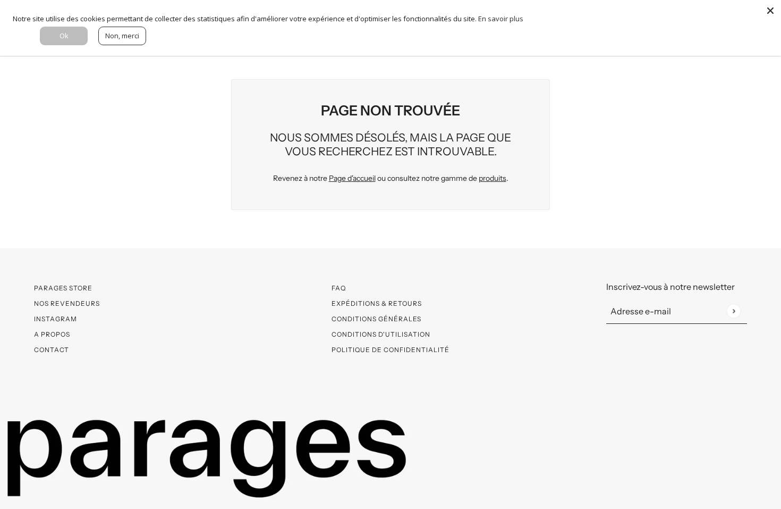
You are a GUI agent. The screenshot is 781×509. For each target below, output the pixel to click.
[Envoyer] (733, 311)
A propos (52, 334)
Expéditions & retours (377, 303)
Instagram (55, 319)
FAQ (339, 288)
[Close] (770, 10)
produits (492, 178)
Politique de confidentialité (390, 350)
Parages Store (63, 288)
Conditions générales (376, 319)
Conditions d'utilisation (381, 334)
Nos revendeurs (67, 303)
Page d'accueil (352, 178)
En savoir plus (500, 18)
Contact (51, 350)
